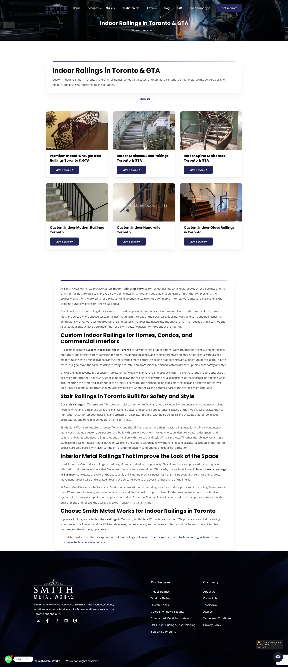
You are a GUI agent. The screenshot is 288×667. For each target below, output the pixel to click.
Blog (167, 8)
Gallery (110, 8)
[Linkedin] (66, 620)
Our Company (198, 8)
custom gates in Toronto (166, 537)
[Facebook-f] (47, 620)
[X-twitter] (38, 620)
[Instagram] (56, 620)
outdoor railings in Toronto (132, 537)
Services (93, 8)
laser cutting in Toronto (112, 448)
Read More (144, 98)
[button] (278, 657)
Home (76, 8)
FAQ (179, 8)
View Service (63, 169)
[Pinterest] (75, 620)
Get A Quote (229, 8)
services (147, 30)
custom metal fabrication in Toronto (83, 542)
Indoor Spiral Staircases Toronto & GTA (205, 158)
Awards (152, 8)
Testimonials (131, 8)
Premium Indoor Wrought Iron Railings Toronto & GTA (75, 158)
